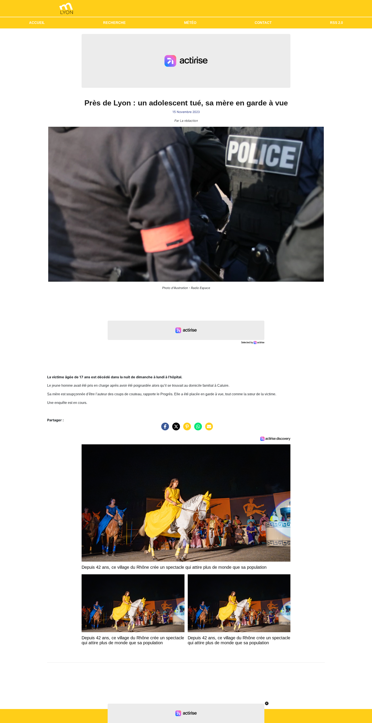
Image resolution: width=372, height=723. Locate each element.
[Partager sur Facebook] (164, 428)
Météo (190, 23)
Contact (263, 23)
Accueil (37, 23)
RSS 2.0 (336, 23)
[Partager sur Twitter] (175, 428)
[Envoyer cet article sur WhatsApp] (197, 428)
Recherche (114, 23)
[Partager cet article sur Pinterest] (186, 428)
